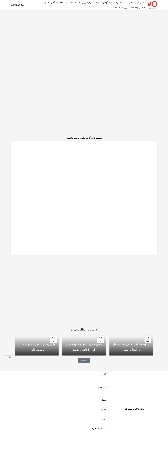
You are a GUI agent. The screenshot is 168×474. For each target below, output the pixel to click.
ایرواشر (140, 422)
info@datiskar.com (99, 423)
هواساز (141, 428)
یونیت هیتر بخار (138, 434)
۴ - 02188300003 (99, 391)
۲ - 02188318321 (99, 394)
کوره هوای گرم (137, 415)
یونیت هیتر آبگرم (137, 441)
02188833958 (100, 413)
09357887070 (100, 404)
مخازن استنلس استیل (35, 430)
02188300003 (17, 5)
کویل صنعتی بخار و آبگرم (35, 439)
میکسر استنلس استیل (35, 435)
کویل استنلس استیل (136, 447)
